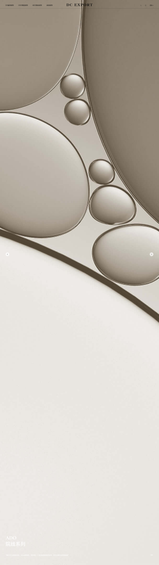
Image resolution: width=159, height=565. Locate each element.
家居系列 (50, 5)
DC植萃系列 (10, 5)
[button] (7, 254)
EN (151, 5)
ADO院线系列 (37, 5)
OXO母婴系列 (23, 5)
